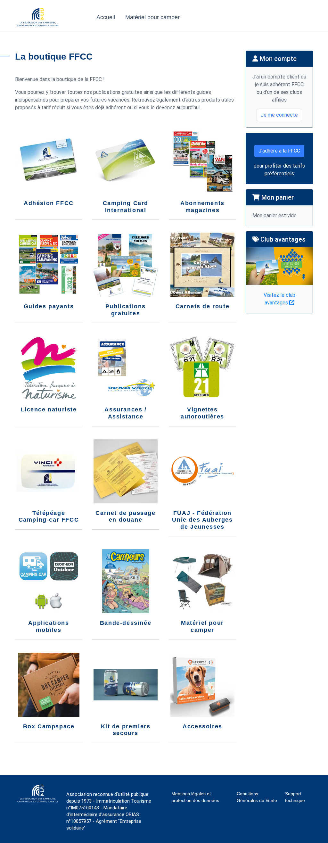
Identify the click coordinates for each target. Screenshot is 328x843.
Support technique (295, 797)
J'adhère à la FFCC (279, 151)
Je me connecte (279, 115)
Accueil (105, 17)
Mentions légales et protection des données (195, 797)
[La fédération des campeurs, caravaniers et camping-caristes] (38, 24)
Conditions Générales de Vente (257, 797)
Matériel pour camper (152, 17)
